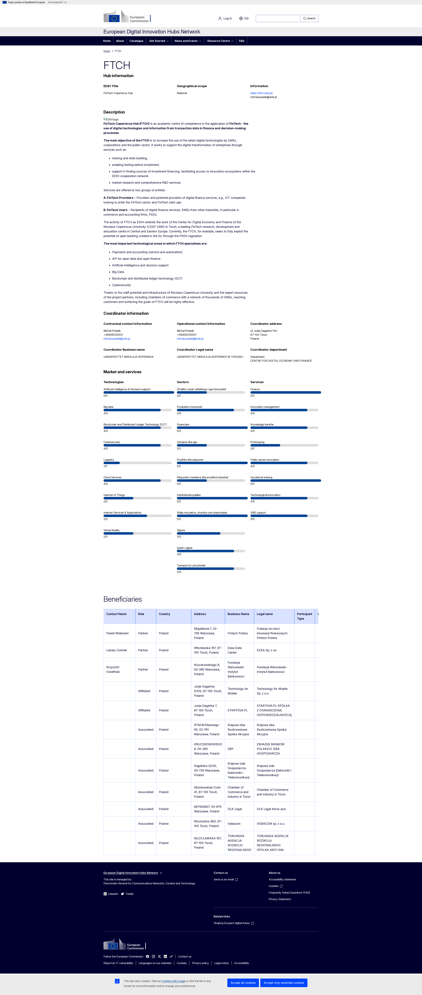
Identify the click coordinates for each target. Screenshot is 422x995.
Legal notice (221, 963)
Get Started (157, 40)
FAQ (241, 40)
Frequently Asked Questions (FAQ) (289, 892)
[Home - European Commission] (130, 16)
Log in (227, 18)
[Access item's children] (168, 40)
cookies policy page (173, 981)
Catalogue (136, 40)
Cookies (182, 963)
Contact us (184, 956)
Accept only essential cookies (284, 982)
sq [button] (246, 18)
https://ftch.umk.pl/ (261, 93)
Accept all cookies (243, 982)
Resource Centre (218, 40)
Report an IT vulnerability (118, 963)
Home (107, 40)
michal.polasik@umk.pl (117, 338)
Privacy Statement (280, 899)
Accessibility (241, 963)
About (120, 40)
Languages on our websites (155, 963)
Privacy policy (200, 963)
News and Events (186, 40)
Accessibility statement (282, 879)
